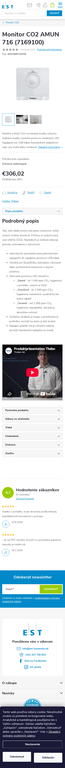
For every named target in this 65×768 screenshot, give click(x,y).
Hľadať (54, 13)
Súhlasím (48, 758)
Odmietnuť (17, 757)
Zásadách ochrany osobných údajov (31, 734)
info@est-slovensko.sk (35, 648)
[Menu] (60, 5)
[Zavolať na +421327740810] (38, 5)
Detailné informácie (49, 147)
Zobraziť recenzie (25, 498)
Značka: (10, 201)
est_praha (35, 667)
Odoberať (51, 589)
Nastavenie (32, 744)
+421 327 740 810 (35, 654)
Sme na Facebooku (35, 661)
